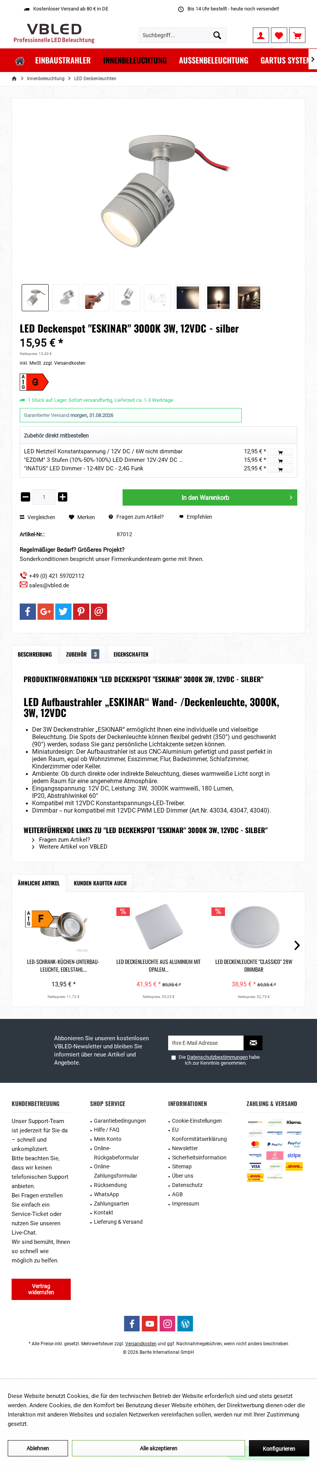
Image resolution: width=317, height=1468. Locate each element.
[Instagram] (167, 1323)
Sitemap (182, 1166)
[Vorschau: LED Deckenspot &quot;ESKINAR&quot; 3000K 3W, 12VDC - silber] (35, 297)
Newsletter (185, 1148)
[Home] (20, 60)
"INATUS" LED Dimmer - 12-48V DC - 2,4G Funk (83, 468)
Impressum (185, 1203)
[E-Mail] (99, 612)
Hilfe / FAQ (106, 1130)
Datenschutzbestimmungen (217, 1057)
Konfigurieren (279, 1449)
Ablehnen (38, 1448)
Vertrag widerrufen (41, 1289)
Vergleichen (40, 517)
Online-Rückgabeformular (116, 1153)
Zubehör (81, 654)
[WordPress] (185, 1323)
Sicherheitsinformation (199, 1157)
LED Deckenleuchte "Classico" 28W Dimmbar (253, 965)
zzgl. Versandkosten (64, 363)
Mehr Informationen (55, 1423)
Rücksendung (110, 1185)
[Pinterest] (81, 612)
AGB (177, 1194)
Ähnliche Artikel (39, 883)
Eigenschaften (131, 654)
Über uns (182, 1176)
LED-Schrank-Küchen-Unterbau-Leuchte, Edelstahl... (63, 965)
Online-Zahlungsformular (115, 1171)
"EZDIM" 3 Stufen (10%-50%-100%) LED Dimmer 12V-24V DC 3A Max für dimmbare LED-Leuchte (146, 459)
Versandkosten (141, 1343)
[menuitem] (297, 35)
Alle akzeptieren (158, 1448)
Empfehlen (199, 517)
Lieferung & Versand (118, 1222)
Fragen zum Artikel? (139, 517)
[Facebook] (28, 612)
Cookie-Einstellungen (197, 1121)
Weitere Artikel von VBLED (72, 846)
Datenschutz (187, 1185)
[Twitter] (63, 612)
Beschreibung (35, 654)
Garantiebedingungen (120, 1121)
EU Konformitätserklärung (199, 1134)
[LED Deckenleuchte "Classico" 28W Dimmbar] (253, 927)
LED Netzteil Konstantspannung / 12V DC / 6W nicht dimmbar (103, 451)
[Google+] (45, 612)
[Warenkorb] (297, 35)
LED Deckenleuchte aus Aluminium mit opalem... (158, 965)
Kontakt (103, 1212)
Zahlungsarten (111, 1203)
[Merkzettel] (279, 35)
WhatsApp (106, 1194)
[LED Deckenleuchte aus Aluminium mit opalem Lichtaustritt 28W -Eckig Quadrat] (158, 927)
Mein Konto (107, 1139)
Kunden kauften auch (100, 883)
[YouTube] (149, 1323)
